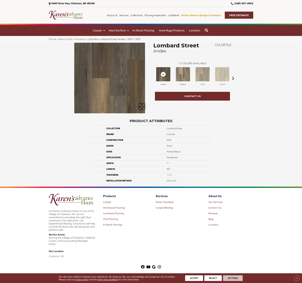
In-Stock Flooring (143, 30)
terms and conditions (107, 279)
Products (80, 39)
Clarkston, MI (56, 256)
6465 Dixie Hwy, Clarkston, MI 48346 (73, 3)
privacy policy (82, 279)
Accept (194, 278)
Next (233, 73)
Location (194, 30)
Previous (151, 73)
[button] (239, 15)
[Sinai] (202, 74)
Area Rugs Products (172, 30)
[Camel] (222, 74)
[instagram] (159, 267)
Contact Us (192, 96)
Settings (233, 278)
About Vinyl (65, 39)
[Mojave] (183, 74)
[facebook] (143, 267)
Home (52, 39)
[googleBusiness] (154, 267)
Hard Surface (117, 30)
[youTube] (148, 267)
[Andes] (163, 74)
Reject (213, 278)
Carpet (97, 30)
